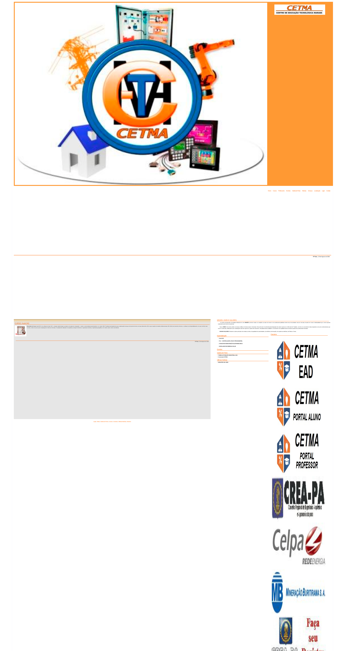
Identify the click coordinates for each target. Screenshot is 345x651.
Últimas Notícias (123, 421)
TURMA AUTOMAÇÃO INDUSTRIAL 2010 (227, 355)
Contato (328, 191)
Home (269, 191)
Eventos (288, 191)
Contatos (115, 421)
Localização (317, 191)
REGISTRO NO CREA (223, 362)
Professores (281, 191)
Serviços (310, 191)
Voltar (98, 421)
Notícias (304, 191)
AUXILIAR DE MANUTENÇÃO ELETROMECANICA (231, 343)
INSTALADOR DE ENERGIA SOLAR (227, 346)
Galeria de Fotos (296, 191)
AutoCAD (221, 338)
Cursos (275, 191)
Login (323, 191)
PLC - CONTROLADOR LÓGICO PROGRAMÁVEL (230, 341)
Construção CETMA (223, 357)
